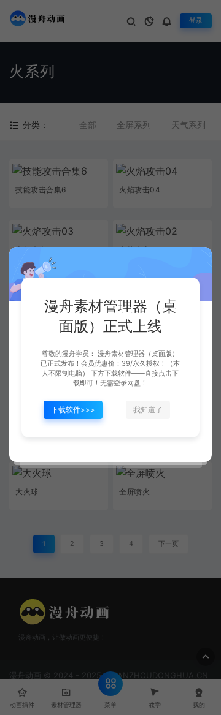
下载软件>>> (73, 409)
